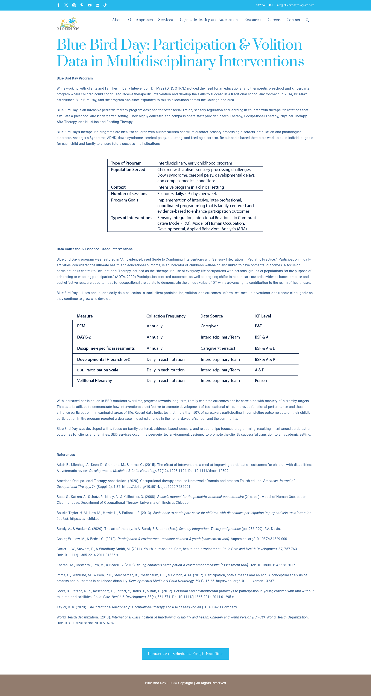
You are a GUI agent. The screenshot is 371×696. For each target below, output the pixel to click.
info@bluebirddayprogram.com (295, 5)
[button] (307, 20)
